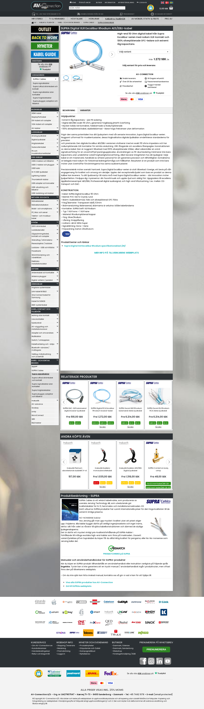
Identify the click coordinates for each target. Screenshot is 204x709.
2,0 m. (77, 423)
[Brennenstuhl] (95, 602)
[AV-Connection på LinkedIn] (159, 663)
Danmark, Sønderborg (123, 648)
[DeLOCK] (150, 602)
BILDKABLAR (36, 109)
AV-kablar (36, 128)
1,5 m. (137, 423)
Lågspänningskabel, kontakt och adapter (40, 235)
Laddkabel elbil (38, 230)
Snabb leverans (129, 78)
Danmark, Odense (121, 645)
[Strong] (61, 633)
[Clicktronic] (136, 602)
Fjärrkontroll (36, 323)
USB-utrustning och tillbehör (40, 188)
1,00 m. (111, 423)
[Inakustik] (109, 612)
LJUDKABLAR (36, 132)
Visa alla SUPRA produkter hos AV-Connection (89, 582)
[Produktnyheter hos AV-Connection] (45, 48)
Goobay (35, 408)
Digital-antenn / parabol (42, 280)
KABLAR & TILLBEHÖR (115, 18)
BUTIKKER (117, 642)
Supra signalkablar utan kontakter (43, 93)
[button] (150, 8)
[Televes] (88, 633)
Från (151, 59)
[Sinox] (150, 622)
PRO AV (168, 18)
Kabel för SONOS (38, 301)
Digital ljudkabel (38, 139)
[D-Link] (164, 602)
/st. (168, 59)
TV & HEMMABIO (57, 18)
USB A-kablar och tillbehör (43, 161)
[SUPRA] (74, 633)
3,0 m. (102, 483)
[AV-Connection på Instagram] (151, 663)
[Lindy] (150, 612)
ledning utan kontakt (40, 315)
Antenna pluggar (39, 276)
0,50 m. (95, 423)
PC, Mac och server (39, 212)
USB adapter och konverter (43, 183)
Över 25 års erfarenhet (132, 81)
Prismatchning (63, 651)
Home (73, 2)
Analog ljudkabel (39, 136)
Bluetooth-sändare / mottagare (40, 348)
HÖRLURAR (94, 18)
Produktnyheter (87, 645)
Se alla (102, 427)
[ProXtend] (95, 622)
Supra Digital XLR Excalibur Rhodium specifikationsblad (94, 245)
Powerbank (36, 251)
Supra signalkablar (41, 83)
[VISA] (140, 99)
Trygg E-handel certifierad (154, 86)
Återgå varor (84, 2)
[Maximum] (40, 622)
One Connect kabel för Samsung (41, 296)
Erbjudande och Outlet (90, 648)
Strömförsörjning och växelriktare (41, 256)
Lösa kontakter (38, 319)
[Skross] (164, 622)
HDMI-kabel (36, 113)
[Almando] (40, 602)
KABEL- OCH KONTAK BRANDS (40, 361)
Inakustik (35, 400)
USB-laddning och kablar (43, 193)
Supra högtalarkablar (42, 98)
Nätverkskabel (37, 201)
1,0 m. (71, 423)
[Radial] (122, 622)
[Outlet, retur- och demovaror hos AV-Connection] (45, 32)
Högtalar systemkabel (41, 287)
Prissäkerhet (128, 86)
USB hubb (36, 168)
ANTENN (34, 269)
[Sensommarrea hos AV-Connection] (45, 40)
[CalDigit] (122, 602)
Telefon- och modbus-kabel (41, 217)
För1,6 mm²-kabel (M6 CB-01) (158, 487)
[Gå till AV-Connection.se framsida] (70, 2)
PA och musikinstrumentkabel (41, 152)
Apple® (34, 366)
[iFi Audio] (81, 612)
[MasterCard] (132, 99)
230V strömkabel (39, 226)
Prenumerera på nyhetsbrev (156, 642)
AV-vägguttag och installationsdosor (40, 327)
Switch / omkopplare (40, 340)
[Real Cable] (136, 622)
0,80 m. (103, 423)
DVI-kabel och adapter (41, 120)
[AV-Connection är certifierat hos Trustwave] (54, 673)
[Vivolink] (129, 633)
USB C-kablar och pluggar (43, 165)
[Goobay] (68, 612)
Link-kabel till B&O (39, 291)
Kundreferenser (39, 648)
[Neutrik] (68, 622)
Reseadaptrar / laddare (42, 243)
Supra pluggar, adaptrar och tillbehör (45, 102)
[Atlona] (68, 602)
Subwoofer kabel (39, 147)
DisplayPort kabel (39, 117)
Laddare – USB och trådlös (43, 247)
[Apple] (54, 602)
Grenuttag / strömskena (42, 240)
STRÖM (34, 222)
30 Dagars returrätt (156, 78)
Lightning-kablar (39, 176)
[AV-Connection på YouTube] (167, 663)
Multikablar (36, 336)
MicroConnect (38, 415)
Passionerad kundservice (158, 81)
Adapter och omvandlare (42, 333)
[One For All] (81, 622)
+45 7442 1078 (136, 694)
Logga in (143, 2)
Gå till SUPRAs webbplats (78, 586)
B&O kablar (36, 423)
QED (33, 419)
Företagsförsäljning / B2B (124, 653)
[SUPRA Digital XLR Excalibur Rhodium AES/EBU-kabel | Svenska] (171, 3)
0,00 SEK (163, 8)
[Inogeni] (136, 612)
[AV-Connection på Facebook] (143, 663)
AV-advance (37, 404)
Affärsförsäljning (126, 2)
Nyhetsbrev (85, 653)
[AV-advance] (81, 602)
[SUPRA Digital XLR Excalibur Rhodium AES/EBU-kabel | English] (162, 3)
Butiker (99, 2)
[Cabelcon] (109, 602)
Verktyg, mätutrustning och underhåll (41, 355)
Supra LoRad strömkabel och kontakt (45, 87)
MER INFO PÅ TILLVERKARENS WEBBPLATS (116, 252)
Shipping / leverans (66, 645)
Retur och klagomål (41, 653)
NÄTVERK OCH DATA (40, 197)
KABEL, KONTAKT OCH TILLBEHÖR (40, 310)
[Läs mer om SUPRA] (69, 34)
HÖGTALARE (77, 18)
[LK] (164, 612)
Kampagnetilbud (87, 651)
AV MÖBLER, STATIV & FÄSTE (145, 18)
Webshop (117, 651)
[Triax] (116, 633)
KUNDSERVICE (38, 642)
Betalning (61, 648)
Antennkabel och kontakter (43, 272)
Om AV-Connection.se (42, 645)
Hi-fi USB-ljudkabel (40, 172)
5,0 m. (109, 483)
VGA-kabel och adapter (42, 124)
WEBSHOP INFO (64, 642)
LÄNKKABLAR (36, 284)
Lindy (34, 411)
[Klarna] (124, 99)
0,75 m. (124, 483)
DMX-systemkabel (39, 305)
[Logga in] (138, 2)
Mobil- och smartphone (42, 208)
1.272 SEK (160, 59)
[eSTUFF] (54, 612)
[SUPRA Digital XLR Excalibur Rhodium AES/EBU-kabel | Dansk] (167, 3)
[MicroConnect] (54, 622)
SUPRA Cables (37, 370)
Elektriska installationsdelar (39, 262)
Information (110, 2)
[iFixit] (95, 612)
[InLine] (122, 612)
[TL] (102, 633)
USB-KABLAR (36, 157)
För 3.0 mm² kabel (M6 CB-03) (158, 483)
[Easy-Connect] (40, 612)
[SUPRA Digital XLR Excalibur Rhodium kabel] (88, 54)
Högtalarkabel (38, 143)
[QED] (109, 622)
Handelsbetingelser (41, 651)
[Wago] (143, 633)
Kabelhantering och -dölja (43, 344)
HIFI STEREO (37, 18)
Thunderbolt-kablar (40, 179)
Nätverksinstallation (40, 205)
